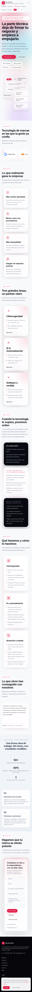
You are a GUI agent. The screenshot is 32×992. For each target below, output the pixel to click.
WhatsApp (11, 915)
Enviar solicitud (12, 910)
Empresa (4, 9)
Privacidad (4, 977)
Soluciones (10, 6)
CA (18, 9)
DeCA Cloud (17, 6)
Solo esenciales (16, 987)
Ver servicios (22, 57)
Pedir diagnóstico (8, 57)
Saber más (9, 332)
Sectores (23, 6)
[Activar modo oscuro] (28, 2)
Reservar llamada (13, 919)
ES (15, 9)
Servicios (4, 6)
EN (22, 9)
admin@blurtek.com (12, 927)
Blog (3, 970)
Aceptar (6, 987)
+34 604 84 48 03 (11, 924)
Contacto (10, 9)
